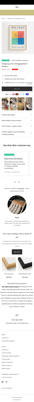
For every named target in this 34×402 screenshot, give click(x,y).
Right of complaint (7, 362)
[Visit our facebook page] (2, 382)
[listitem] (17, 2)
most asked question (8, 341)
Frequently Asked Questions (10, 356)
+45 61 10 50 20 (7, 377)
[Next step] (29, 205)
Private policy (6, 359)
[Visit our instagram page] (6, 382)
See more (17, 252)
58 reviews (21, 188)
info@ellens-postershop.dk (10, 374)
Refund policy (6, 368)
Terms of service (7, 365)
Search (4, 346)
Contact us (5, 338)
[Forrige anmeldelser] (14, 181)
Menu (3, 334)
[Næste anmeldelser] (19, 181)
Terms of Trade (6, 353)
